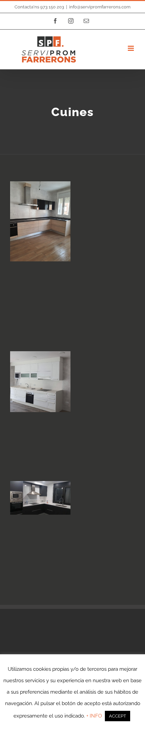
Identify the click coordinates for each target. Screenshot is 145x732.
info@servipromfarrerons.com (99, 6)
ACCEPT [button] (117, 716)
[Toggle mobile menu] (131, 48)
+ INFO (94, 716)
